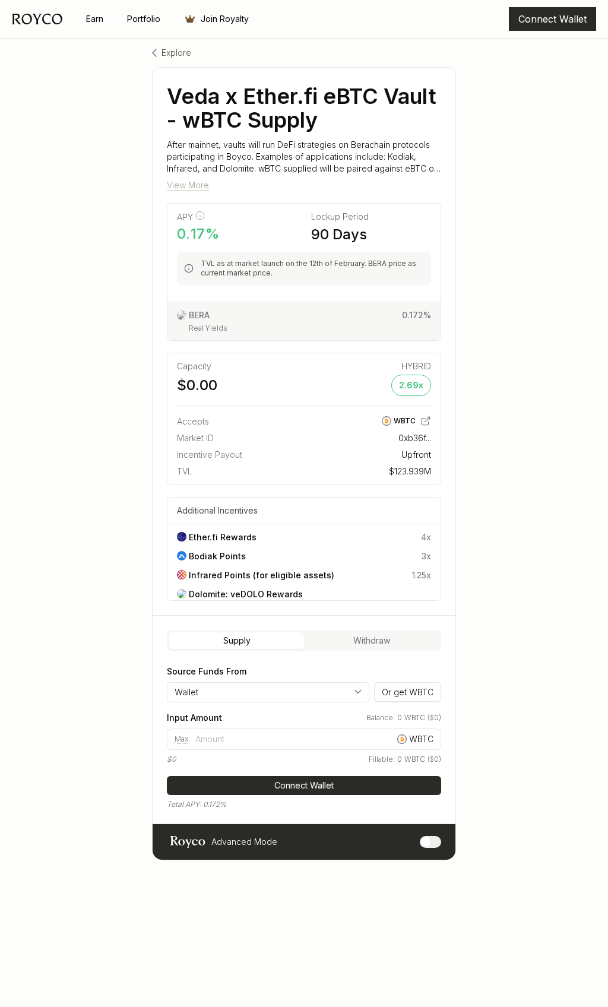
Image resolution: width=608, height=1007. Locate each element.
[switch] (430, 842)
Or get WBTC (407, 692)
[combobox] (268, 692)
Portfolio (143, 19)
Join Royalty (225, 19)
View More (188, 185)
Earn (94, 19)
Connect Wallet (304, 785)
